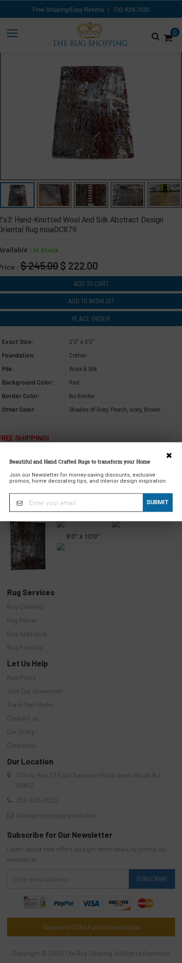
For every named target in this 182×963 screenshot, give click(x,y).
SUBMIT (157, 501)
